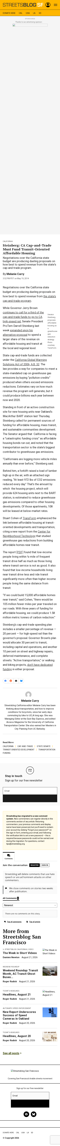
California (8, 241)
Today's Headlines (11, 991)
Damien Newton (11, 957)
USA (28, 13)
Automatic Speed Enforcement (17, 1008)
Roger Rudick (10, 981)
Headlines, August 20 (17, 1036)
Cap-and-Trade (25, 746)
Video (30, 949)
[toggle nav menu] (55, 5)
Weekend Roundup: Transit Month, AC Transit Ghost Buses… (20, 974)
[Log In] (48, 4)
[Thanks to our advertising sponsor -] (30, 128)
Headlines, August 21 (17, 994)
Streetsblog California (16, 949)
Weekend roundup (11, 967)
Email (7, 791)
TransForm (29, 518)
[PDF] (19, 552)
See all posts (11, 1053)
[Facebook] (26, 1114)
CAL (20, 13)
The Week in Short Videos (20, 953)
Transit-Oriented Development (18, 750)
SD (40, 13)
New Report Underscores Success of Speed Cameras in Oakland (19, 1015)
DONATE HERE (9, 13)
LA (34, 13)
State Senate (44, 746)
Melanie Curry (15, 274)
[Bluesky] (33, 1114)
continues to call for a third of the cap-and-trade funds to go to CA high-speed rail (23, 317)
